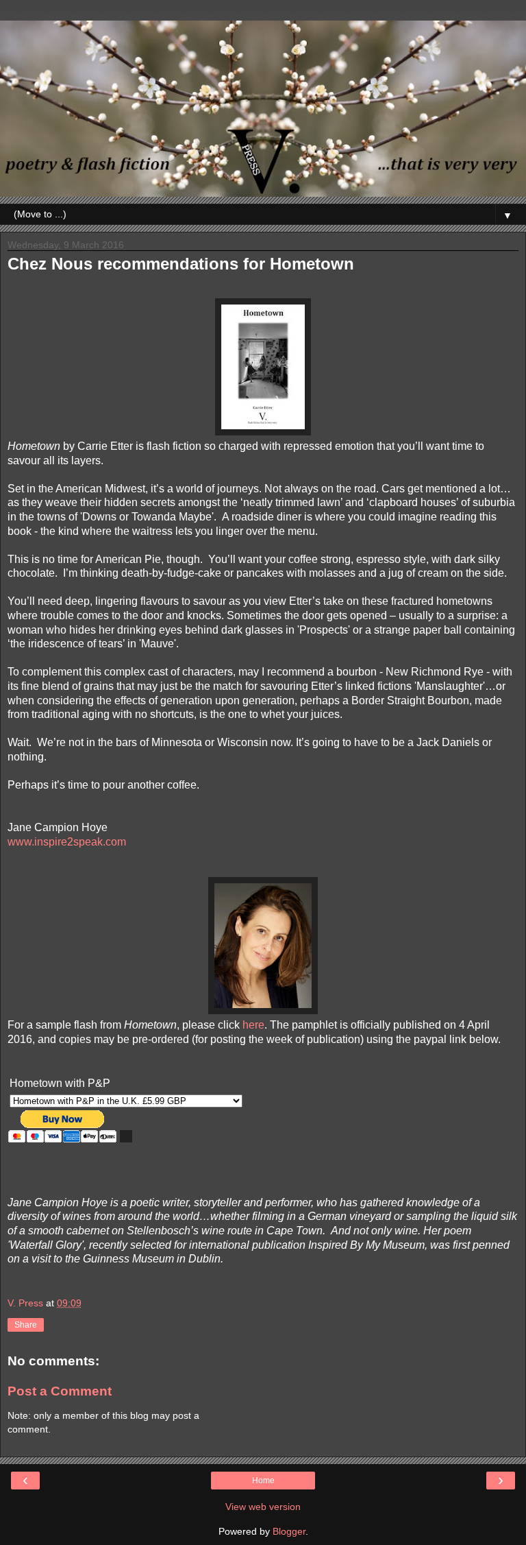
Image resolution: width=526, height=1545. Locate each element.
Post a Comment (60, 1391)
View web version (263, 1506)
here (253, 1025)
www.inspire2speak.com (67, 842)
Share (25, 1325)
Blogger (289, 1531)
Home (263, 1480)
